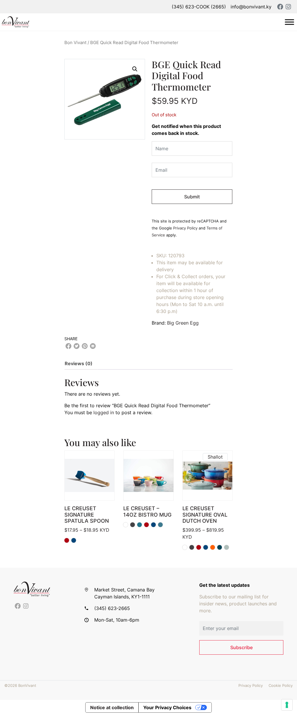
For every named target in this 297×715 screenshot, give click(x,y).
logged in (103, 412)
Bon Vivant (75, 42)
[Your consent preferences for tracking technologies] (286, 704)
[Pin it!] (85, 346)
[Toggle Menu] (289, 22)
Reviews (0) (79, 363)
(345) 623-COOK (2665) (199, 7)
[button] (135, 69)
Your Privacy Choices (167, 707)
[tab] (80, 363)
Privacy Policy (185, 228)
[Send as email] (93, 346)
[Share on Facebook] (68, 346)
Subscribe (241, 647)
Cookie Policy (281, 685)
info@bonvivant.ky (251, 7)
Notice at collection (112, 707)
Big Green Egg (183, 323)
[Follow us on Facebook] (18, 606)
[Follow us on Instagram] (26, 606)
